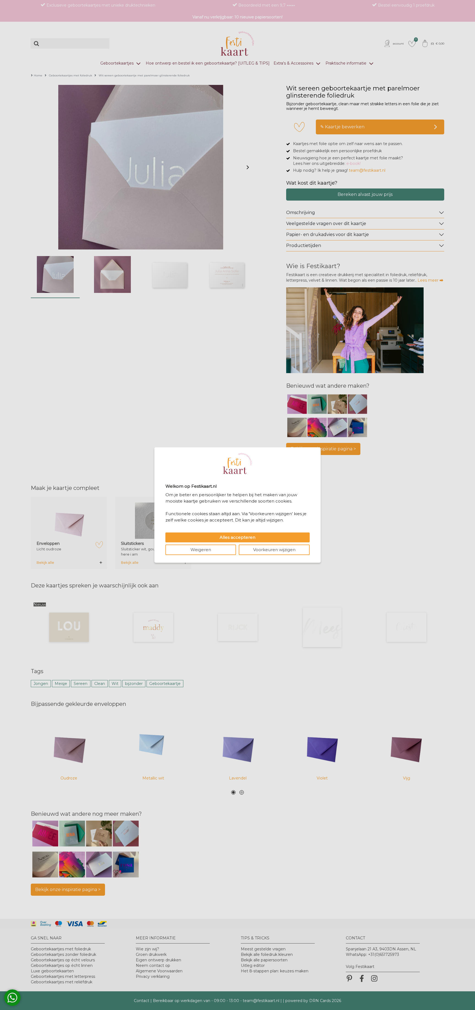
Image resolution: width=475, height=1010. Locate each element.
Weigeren (200, 549)
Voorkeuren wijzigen (274, 549)
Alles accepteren (237, 537)
